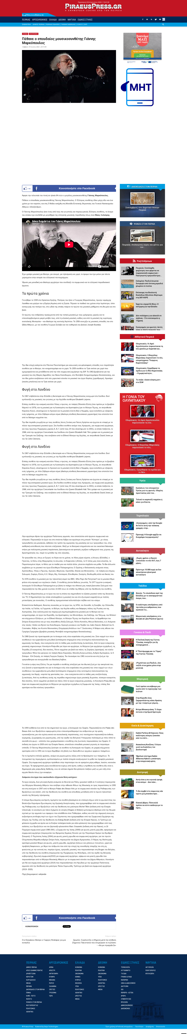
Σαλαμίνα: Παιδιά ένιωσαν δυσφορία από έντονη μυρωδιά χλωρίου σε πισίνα (149, 283)
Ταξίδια (142, 586)
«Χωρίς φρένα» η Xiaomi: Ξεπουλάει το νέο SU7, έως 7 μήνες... (148, 560)
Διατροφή (142, 772)
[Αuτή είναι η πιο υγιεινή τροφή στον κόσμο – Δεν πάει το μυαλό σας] (127, 782)
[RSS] (151, 20)
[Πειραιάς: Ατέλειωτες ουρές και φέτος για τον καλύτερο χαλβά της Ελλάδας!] (142, 236)
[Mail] (147, 20)
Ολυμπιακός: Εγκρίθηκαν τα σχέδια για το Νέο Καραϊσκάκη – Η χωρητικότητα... (149, 370)
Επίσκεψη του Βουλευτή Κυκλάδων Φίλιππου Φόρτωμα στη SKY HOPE (149, 295)
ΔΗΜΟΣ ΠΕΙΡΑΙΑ (38, 24)
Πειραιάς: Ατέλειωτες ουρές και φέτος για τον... (142, 246)
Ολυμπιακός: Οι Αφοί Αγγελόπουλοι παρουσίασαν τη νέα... (142, 421)
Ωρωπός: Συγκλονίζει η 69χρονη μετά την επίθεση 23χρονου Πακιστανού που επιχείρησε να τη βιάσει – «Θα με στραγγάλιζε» (94, 942)
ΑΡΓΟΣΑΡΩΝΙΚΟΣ (39, 19)
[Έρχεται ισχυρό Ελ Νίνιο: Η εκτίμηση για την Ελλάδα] (127, 307)
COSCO (79, 24)
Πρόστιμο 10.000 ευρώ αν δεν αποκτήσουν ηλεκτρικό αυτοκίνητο (148, 572)
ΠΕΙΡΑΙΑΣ (26, 19)
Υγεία (142, 480)
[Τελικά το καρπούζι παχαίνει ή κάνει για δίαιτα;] (127, 502)
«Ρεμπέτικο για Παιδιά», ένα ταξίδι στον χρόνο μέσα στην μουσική (148, 665)
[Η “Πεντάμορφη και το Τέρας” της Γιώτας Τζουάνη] (127, 654)
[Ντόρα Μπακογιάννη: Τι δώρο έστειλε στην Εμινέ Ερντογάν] (127, 712)
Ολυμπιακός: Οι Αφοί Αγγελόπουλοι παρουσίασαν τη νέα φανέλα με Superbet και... (149, 346)
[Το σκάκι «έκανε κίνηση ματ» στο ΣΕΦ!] (127, 382)
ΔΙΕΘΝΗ (62, 19)
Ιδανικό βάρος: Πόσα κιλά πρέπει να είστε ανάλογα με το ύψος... (149, 805)
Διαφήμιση (150, 1026)
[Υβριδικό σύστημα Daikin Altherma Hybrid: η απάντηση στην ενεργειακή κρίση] (127, 759)
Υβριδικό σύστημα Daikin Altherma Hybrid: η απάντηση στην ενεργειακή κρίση (148, 758)
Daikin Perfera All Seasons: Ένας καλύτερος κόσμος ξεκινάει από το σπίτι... (149, 735)
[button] (163, 26)
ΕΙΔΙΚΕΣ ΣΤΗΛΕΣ (85, 19)
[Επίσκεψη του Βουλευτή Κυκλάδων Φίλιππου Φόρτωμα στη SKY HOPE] (127, 295)
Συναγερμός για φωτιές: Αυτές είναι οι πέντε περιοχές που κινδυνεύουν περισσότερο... (149, 329)
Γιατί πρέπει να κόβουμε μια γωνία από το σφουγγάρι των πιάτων (148, 688)
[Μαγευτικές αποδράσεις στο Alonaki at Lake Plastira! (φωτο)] (127, 619)
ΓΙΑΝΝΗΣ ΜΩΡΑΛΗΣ (68, 24)
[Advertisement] (69, 346)
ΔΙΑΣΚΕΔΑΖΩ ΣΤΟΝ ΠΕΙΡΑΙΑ (144, 187)
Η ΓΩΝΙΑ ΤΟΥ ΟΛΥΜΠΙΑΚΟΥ (134, 398)
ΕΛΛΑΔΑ (53, 19)
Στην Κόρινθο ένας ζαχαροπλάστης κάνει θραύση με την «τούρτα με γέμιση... (149, 700)
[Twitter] (156, 20)
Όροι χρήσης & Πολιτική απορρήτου (119, 1026)
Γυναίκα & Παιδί (142, 632)
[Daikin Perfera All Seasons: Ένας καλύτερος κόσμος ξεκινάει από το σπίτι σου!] (127, 736)
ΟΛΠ (85, 24)
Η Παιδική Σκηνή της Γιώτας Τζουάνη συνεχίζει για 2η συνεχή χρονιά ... (148, 642)
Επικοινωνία (160, 1026)
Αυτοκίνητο (142, 551)
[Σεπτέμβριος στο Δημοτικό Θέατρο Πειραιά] (142, 198)
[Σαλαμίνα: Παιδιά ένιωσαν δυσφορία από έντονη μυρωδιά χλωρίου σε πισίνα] (127, 284)
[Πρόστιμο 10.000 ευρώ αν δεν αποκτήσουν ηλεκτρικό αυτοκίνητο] (127, 572)
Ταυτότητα (139, 1026)
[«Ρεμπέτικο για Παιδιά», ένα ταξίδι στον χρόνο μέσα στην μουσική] (127, 666)
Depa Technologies (51, 1026)
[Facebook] (143, 20)
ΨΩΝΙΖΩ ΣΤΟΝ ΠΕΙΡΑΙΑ (144, 224)
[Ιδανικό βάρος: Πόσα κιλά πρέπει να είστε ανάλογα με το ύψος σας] (127, 805)
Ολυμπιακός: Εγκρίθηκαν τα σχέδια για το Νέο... (142, 471)
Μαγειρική (142, 679)
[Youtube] (160, 20)
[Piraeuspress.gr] (93, 7)
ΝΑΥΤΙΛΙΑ (72, 19)
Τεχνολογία (142, 516)
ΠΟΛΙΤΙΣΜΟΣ (34, 34)
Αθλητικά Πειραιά (144, 337)
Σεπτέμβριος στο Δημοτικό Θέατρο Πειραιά (142, 208)
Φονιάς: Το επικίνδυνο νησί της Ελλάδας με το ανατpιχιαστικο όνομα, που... (149, 595)
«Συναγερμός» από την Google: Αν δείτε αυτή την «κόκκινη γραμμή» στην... (149, 525)
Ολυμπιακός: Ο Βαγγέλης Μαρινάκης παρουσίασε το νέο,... (142, 446)
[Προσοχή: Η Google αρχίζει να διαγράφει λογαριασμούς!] (127, 537)
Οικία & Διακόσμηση (142, 725)
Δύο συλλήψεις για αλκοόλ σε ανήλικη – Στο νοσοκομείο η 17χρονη (149, 318)
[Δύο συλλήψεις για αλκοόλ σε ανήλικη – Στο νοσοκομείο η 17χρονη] (127, 318)
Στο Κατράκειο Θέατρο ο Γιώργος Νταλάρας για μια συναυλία (44, 941)
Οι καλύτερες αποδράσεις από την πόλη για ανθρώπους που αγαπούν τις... (149, 607)
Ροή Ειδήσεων (144, 261)
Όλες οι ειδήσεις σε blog (33, 15)
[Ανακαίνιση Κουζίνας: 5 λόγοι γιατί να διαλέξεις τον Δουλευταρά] (127, 747)
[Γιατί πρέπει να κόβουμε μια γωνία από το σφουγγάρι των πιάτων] (127, 689)
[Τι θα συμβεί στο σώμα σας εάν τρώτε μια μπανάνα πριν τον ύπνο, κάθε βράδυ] (127, 794)
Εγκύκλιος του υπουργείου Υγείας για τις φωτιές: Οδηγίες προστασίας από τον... (149, 490)
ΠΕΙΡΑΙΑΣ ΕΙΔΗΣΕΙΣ (53, 24)
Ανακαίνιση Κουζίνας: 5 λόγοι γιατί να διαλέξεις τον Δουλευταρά (148, 747)
